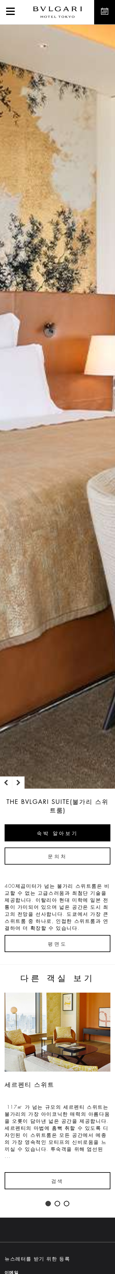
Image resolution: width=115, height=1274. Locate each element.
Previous (6, 782)
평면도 (57, 944)
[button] (10, 12)
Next (18, 782)
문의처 (57, 856)
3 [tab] (67, 1204)
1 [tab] (48, 1204)
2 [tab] (58, 1204)
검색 (57, 1181)
